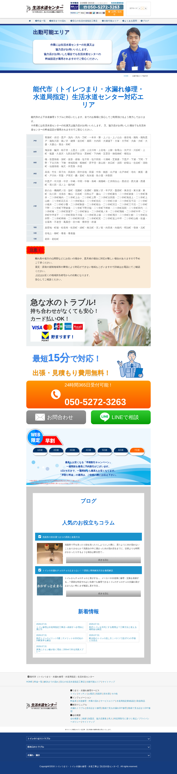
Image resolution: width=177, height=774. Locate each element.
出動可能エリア (111, 21)
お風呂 (91, 694)
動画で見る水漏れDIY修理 (114, 708)
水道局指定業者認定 (125, 701)
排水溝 (107, 694)
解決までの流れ (58, 21)
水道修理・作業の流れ (88, 701)
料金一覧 (41, 21)
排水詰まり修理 (93, 708)
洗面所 (99, 694)
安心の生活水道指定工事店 (85, 21)
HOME (29, 682)
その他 (114, 694)
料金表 (73, 701)
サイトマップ (108, 682)
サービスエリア (107, 701)
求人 (110, 718)
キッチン (82, 694)
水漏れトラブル (77, 708)
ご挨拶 (83, 718)
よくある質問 (131, 21)
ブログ (146, 21)
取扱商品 (141, 701)
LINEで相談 (125, 417)
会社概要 (74, 718)
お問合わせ (60, 417)
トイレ (73, 694)
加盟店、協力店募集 (97, 718)
